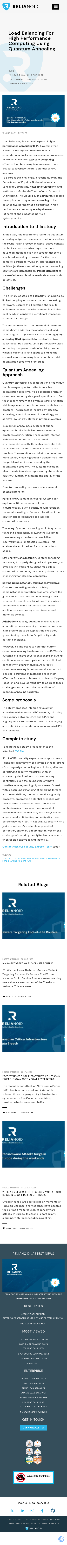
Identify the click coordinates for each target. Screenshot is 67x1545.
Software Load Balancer (33, 1406)
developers (14, 858)
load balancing (11, 861)
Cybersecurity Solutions (33, 1358)
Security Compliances (33, 1314)
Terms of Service (50, 1523)
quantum (26, 861)
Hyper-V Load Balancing (33, 1397)
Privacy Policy (31, 1523)
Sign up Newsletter (33, 1428)
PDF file (19, 751)
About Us (22, 1503)
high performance (50, 858)
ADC (4, 858)
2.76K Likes (11, 1112)
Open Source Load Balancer (33, 1354)
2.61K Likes (11, 997)
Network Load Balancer (33, 1412)
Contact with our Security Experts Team (27, 846)
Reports (22, 133)
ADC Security (34, 1363)
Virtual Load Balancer (33, 1379)
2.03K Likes (11, 1228)
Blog (12, 71)
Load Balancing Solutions (33, 1339)
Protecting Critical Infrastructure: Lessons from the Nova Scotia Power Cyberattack (31, 1078)
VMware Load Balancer (33, 1393)
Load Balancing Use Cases (33, 1344)
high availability (30, 858)
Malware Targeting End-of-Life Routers (28, 963)
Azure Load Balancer (33, 1388)
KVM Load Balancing (33, 1402)
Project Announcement (33, 1324)
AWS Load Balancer (33, 1383)
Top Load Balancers (34, 1348)
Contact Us (43, 1503)
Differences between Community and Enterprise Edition (33, 1318)
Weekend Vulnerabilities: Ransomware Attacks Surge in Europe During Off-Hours (32, 1193)
